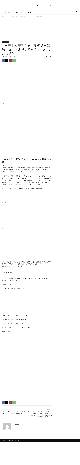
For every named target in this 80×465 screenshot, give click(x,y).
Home (3, 16)
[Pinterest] (10, 60)
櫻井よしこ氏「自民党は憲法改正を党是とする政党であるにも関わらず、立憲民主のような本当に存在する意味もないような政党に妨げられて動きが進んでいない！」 (40, 414)
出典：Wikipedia (6, 268)
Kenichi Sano (6, 56)
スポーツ (29, 12)
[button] (76, 12)
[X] (6, 60)
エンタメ (22, 12)
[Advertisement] (27, 30)
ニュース (10, 12)
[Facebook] (3, 60)
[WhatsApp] (14, 60)
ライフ (16, 12)
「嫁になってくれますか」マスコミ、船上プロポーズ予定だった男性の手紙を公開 (13, 412)
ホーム (4, 12)
